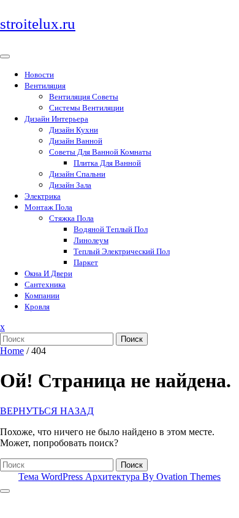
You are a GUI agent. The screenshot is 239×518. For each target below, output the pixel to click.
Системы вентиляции (86, 107)
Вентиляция (45, 85)
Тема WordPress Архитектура (119, 476)
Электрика (43, 196)
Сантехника (45, 284)
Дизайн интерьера (56, 118)
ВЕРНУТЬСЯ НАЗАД (47, 411)
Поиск (132, 339)
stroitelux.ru (37, 23)
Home (12, 351)
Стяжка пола (71, 218)
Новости (39, 74)
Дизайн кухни (73, 129)
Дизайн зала (70, 185)
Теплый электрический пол (122, 251)
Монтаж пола (48, 207)
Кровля (37, 306)
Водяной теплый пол (111, 229)
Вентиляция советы (83, 96)
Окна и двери (48, 273)
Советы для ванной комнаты (100, 152)
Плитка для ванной (107, 163)
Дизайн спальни (77, 174)
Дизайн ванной (75, 140)
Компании (42, 295)
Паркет (86, 262)
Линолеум (91, 240)
